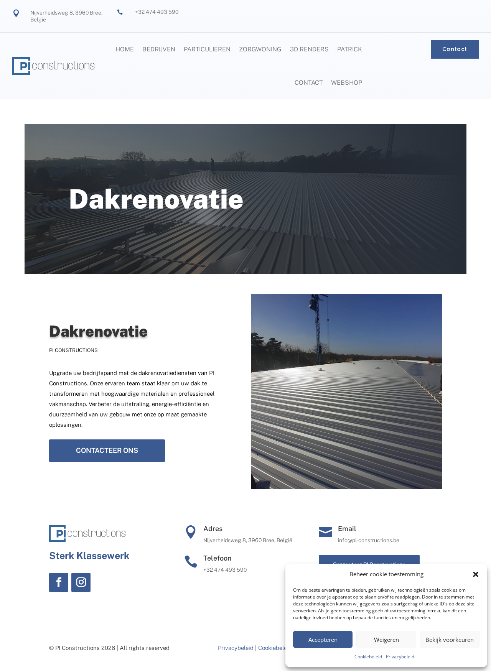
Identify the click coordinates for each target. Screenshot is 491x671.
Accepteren (323, 639)
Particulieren (207, 49)
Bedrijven (158, 49)
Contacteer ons (107, 450)
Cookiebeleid (368, 656)
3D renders (309, 49)
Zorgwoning (260, 49)
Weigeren (386, 639)
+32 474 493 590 (156, 12)
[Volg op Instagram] (81, 582)
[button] (475, 574)
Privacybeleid (400, 656)
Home (124, 49)
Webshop (346, 82)
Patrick (349, 49)
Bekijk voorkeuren (449, 639)
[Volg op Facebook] (58, 582)
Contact (309, 82)
